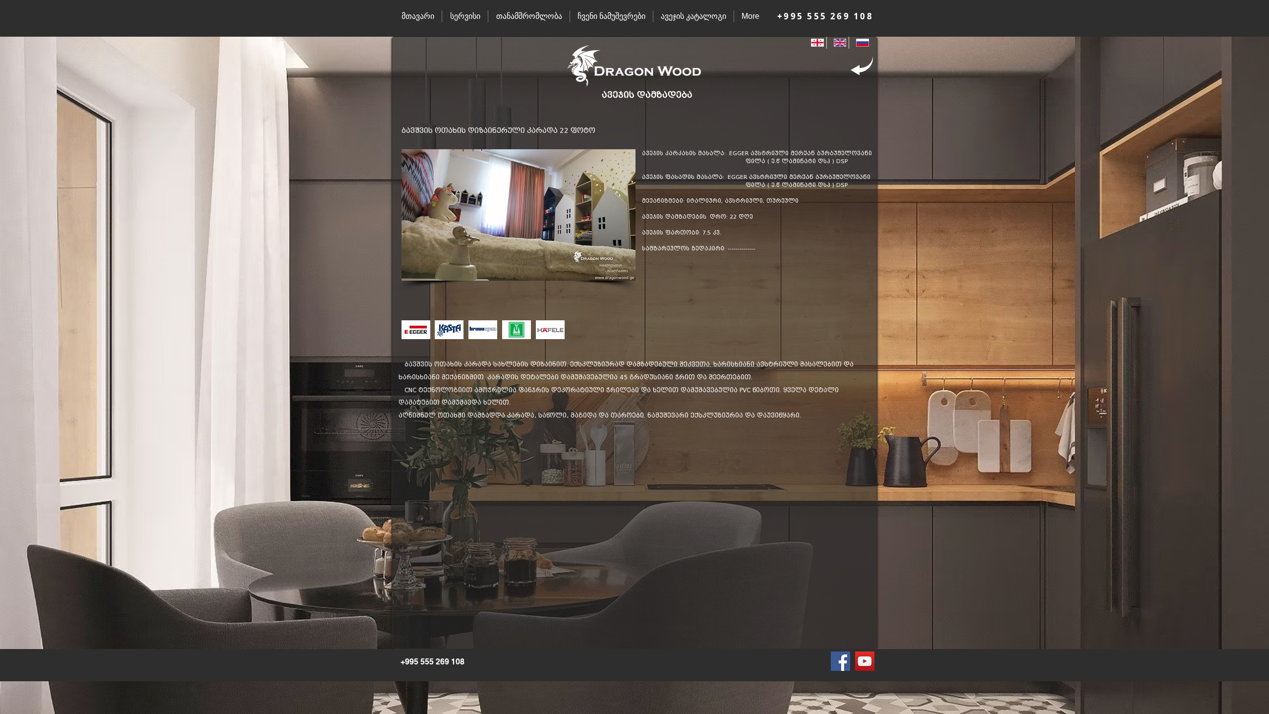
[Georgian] (815, 43)
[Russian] (860, 43)
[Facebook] (840, 661)
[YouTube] (864, 661)
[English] (837, 43)
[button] (518, 215)
